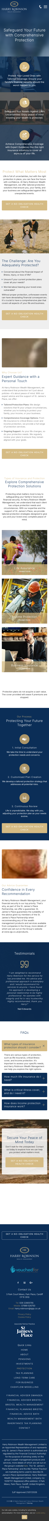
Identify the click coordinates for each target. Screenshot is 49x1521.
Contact (24, 1428)
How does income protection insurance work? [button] (22, 1105)
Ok (24, 1517)
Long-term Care (24, 1378)
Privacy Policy (24, 1314)
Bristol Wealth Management (24, 1404)
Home (24, 1350)
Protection (24, 1368)
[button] (24, 552)
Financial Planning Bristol (24, 1409)
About (24, 1354)
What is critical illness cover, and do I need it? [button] (22, 1091)
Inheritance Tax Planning (24, 1423)
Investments (24, 1364)
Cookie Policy (24, 1317)
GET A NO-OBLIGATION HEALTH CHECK (24, 205)
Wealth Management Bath (24, 1418)
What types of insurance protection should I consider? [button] (22, 1046)
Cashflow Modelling (24, 1387)
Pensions (24, 1359)
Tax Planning (24, 1373)
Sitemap (30, 1503)
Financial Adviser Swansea (24, 1395)
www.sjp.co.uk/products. (16, 932)
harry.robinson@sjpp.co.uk (27, 1308)
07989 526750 (28, 1305)
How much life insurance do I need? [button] (22, 1078)
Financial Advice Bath (24, 1414)
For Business (24, 1382)
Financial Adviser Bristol (24, 1400)
